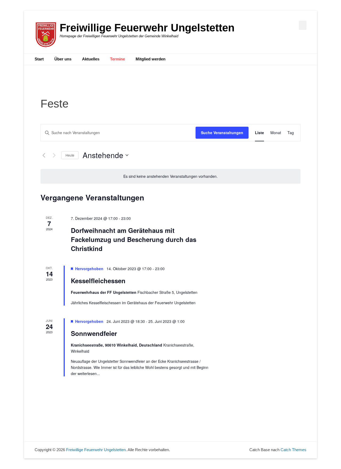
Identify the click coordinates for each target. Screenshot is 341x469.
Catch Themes (293, 449)
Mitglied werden (150, 59)
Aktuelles (90, 59)
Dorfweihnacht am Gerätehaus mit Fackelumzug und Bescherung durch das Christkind (133, 239)
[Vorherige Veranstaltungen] (43, 155)
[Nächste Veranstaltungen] (54, 155)
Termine (117, 59)
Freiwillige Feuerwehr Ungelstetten (147, 28)
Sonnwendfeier (94, 333)
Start (39, 59)
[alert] (170, 176)
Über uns (62, 59)
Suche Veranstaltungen (222, 132)
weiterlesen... (89, 373)
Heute (70, 155)
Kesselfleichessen (98, 280)
